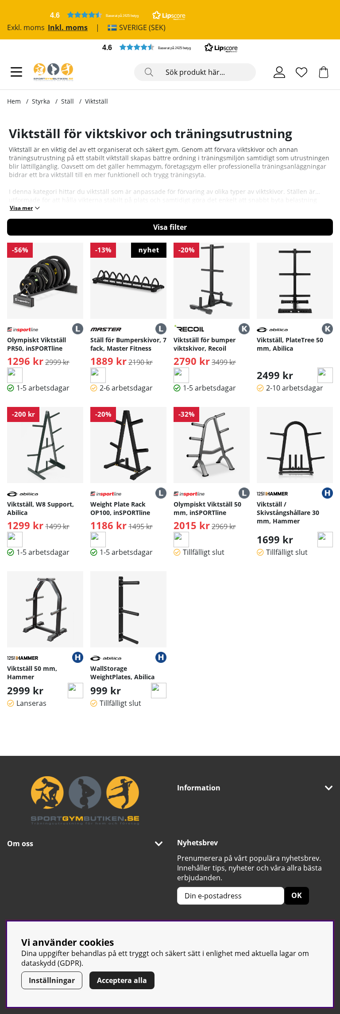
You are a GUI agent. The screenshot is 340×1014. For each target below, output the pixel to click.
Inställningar (52, 980)
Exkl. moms (26, 27)
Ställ (67, 101)
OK (296, 895)
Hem (14, 101)
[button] (117, 15)
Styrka (41, 101)
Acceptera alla (122, 980)
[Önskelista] (301, 72)
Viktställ (96, 101)
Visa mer (21, 208)
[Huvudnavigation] (16, 72)
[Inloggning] (279, 72)
